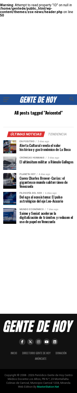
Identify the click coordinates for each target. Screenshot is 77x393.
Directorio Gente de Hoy (36, 353)
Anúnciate (40, 359)
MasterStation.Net (48, 386)
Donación (61, 353)
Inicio (14, 353)
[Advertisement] (38, 38)
